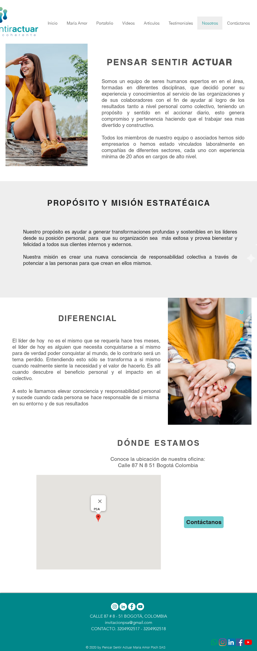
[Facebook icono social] (239, 642)
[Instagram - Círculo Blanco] (114, 606)
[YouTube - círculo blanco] (140, 606)
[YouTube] (248, 642)
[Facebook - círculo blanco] (132, 606)
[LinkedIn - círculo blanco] (123, 606)
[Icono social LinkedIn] (231, 642)
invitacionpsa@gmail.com (128, 622)
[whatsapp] (214, 642)
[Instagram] (222, 642)
